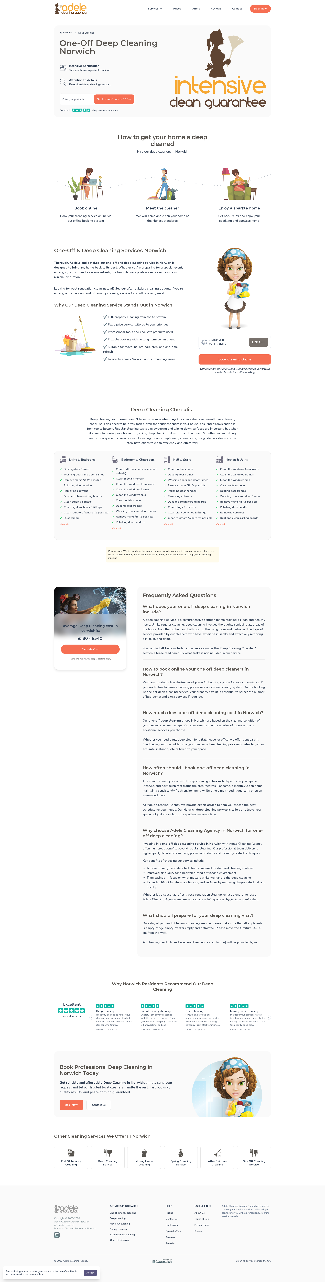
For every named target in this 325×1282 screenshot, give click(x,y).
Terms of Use (201, 1219)
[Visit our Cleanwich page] (57, 1235)
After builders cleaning (122, 1234)
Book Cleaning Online (234, 359)
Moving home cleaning (244, 1011)
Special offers (173, 1231)
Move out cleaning (120, 1223)
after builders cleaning (143, 288)
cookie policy (36, 1274)
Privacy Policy (201, 1225)
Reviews (216, 9)
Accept (90, 1272)
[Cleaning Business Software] (162, 1261)
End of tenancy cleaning (156, 1011)
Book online (172, 1225)
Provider (170, 1243)
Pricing (169, 1212)
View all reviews (72, 1016)
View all (64, 524)
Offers (196, 9)
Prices (177, 9)
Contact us (172, 1219)
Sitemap (198, 1231)
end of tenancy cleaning (102, 293)
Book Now (260, 9)
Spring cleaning (118, 1229)
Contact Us (99, 1105)
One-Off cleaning (119, 1240)
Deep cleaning (105, 1011)
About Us (199, 1212)
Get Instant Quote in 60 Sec (114, 99)
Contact (237, 9)
